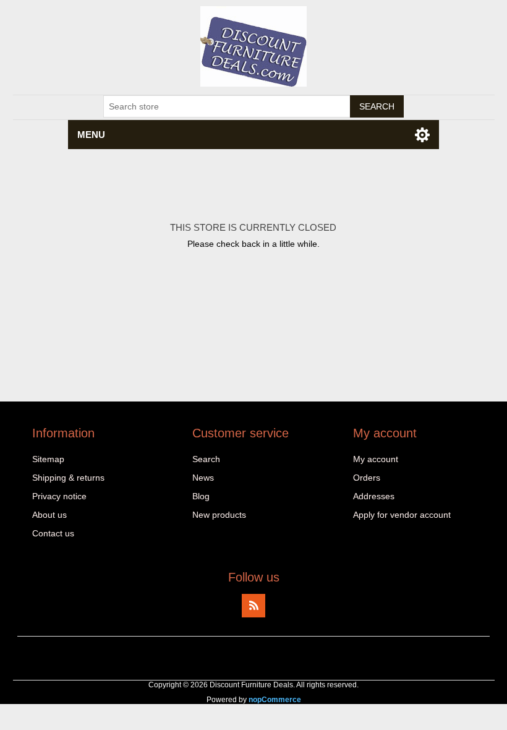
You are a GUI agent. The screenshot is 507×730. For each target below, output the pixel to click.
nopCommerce (275, 699)
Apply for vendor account (402, 515)
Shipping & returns (68, 478)
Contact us (53, 533)
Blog (201, 496)
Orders (366, 478)
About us (49, 515)
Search (206, 459)
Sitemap (48, 459)
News (203, 478)
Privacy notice (59, 496)
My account (375, 459)
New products (219, 515)
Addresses (373, 496)
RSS (253, 605)
